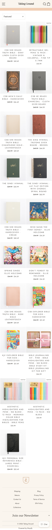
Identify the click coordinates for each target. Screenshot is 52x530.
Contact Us (17, 499)
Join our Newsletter (25, 515)
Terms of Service (39, 499)
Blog (39, 491)
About (17, 503)
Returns (17, 495)
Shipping (17, 491)
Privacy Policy (39, 495)
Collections (17, 507)
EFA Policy (39, 503)
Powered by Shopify (25, 528)
